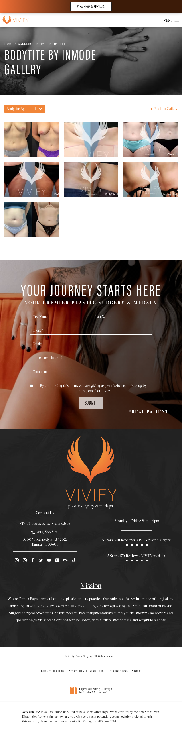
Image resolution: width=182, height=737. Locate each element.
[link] (137, 542)
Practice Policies (118, 671)
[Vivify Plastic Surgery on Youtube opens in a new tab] (49, 560)
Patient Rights (97, 671)
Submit (91, 402)
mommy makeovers (151, 613)
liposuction (24, 620)
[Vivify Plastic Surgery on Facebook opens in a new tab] (32, 560)
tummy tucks (124, 613)
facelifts (71, 613)
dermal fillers (101, 620)
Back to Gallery (166, 108)
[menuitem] (16, 560)
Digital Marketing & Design (95, 690)
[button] (177, 20)
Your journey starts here (91, 293)
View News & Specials (91, 6)
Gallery (25, 43)
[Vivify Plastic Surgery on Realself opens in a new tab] (65, 560)
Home (9, 43)
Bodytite (57, 43)
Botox (85, 620)
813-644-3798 (107, 721)
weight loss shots (152, 620)
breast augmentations (96, 613)
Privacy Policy (76, 671)
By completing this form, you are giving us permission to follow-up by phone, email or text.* (93, 388)
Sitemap (136, 671)
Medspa (49, 620)
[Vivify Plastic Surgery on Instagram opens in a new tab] (16, 560)
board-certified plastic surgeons (79, 605)
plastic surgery (77, 598)
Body (40, 43)
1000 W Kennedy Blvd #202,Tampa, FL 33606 (45, 542)
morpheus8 (122, 620)
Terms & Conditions (52, 671)
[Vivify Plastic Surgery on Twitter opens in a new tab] (41, 560)
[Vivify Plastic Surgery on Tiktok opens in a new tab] (73, 560)
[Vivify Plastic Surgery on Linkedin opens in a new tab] (57, 560)
